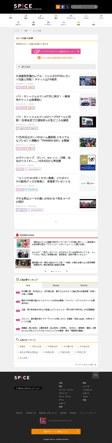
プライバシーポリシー (88, 413)
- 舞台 (60, 386)
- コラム (85, 396)
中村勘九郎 (52, 346)
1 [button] (51, 271)
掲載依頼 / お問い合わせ (48, 413)
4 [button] (58, 271)
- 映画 (60, 406)
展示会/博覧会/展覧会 (29, 352)
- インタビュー (87, 389)
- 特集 (84, 400)
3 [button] (56, 271)
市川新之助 (84, 346)
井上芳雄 (23, 357)
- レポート (85, 393)
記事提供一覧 (31, 413)
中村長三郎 (81, 352)
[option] (56, 254)
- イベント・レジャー (66, 389)
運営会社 (19, 413)
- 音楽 (60, 383)
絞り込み (25, 66)
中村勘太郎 (49, 352)
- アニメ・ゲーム (64, 396)
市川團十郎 (68, 346)
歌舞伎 (22, 346)
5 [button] (60, 271)
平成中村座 (65, 352)
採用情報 (63, 413)
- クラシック (62, 393)
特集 (26, 30)
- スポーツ (62, 403)
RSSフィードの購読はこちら (57, 431)
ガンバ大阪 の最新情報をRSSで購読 (57, 57)
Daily (28, 285)
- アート (61, 400)
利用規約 (73, 413)
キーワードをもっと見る (85, 364)
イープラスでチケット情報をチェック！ (58, 51)
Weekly (56, 285)
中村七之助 (36, 346)
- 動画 (84, 383)
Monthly (84, 285)
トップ (16, 30)
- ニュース (85, 386)
